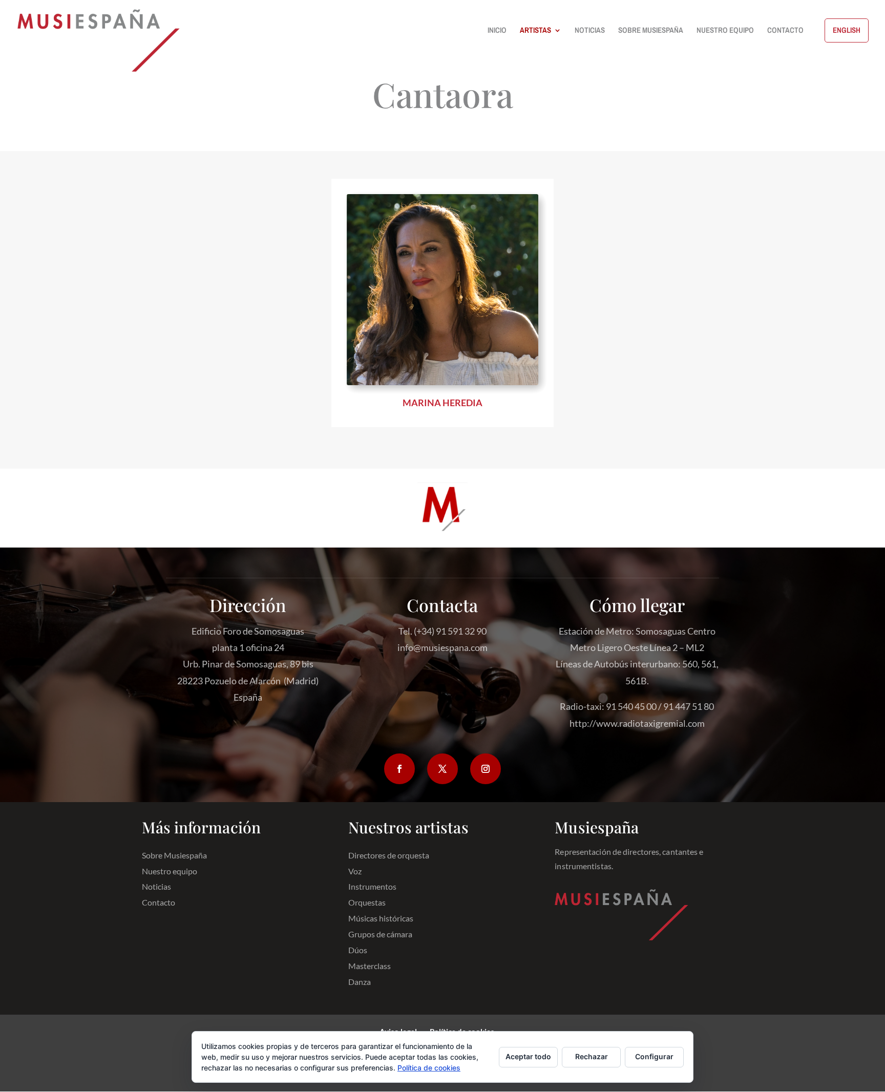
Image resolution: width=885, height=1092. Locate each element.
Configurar (654, 1056)
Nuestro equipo (169, 871)
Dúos (357, 950)
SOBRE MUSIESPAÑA (650, 31)
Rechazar (591, 1056)
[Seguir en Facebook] (399, 768)
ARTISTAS (535, 31)
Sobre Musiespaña (174, 855)
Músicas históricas (380, 918)
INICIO (497, 31)
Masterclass (369, 966)
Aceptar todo (528, 1056)
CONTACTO (785, 31)
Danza (359, 982)
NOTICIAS (590, 31)
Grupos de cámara (380, 934)
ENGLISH (846, 30)
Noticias (156, 887)
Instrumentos (372, 887)
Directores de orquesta (388, 855)
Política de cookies (428, 1067)
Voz (355, 871)
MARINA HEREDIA (442, 402)
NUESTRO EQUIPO (725, 31)
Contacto (158, 903)
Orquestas (367, 903)
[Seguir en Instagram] (485, 768)
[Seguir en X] (442, 768)
